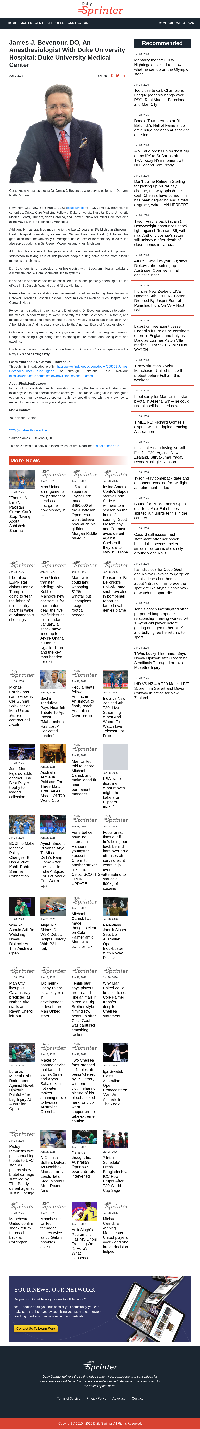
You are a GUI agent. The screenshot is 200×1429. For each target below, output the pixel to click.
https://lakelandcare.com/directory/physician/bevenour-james (51, 375)
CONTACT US (78, 23)
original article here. (106, 445)
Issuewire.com (77, 207)
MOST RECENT (31, 23)
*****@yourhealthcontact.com (29, 430)
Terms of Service (68, 1398)
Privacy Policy (96, 1398)
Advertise (119, 1398)
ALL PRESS (55, 23)
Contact (137, 1398)
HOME (12, 23)
